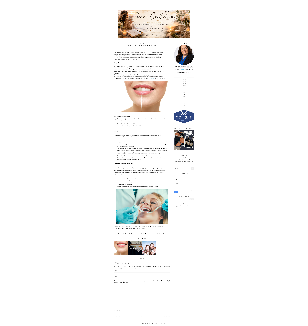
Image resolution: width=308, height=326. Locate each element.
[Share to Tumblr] (143, 233)
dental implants (132, 268)
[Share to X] (138, 233)
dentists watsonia (123, 233)
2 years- (184, 157)
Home (146, 1)
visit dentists (151, 78)
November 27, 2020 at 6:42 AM (122, 278)
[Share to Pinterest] (141, 233)
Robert (116, 262)
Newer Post (117, 316)
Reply (115, 270)
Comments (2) (160, 233)
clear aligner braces (124, 282)
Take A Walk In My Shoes (152, 323)
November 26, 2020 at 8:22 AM (122, 263)
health (130, 233)
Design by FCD (162, 323)
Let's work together (157, 1)
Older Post (167, 316)
